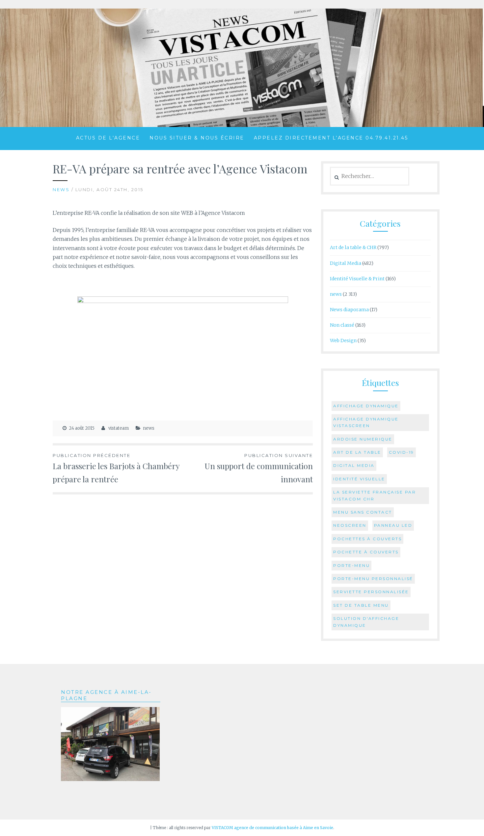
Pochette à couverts (366, 551)
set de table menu (361, 605)
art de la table (357, 452)
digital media (354, 465)
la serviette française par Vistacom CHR (374, 495)
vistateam (118, 428)
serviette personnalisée (371, 591)
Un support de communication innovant (258, 468)
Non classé (342, 325)
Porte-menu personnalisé (373, 578)
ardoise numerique (362, 439)
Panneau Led (393, 525)
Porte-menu (351, 565)
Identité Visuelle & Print (357, 279)
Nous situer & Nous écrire (196, 138)
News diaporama (349, 310)
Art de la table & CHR (353, 247)
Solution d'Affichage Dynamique (366, 621)
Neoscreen (349, 525)
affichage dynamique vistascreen (366, 422)
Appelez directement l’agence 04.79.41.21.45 (331, 138)
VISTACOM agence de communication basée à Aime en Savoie (272, 827)
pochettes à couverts (367, 538)
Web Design (343, 340)
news (61, 189)
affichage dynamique (366, 405)
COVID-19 (401, 452)
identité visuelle (359, 478)
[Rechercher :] (369, 176)
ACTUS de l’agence (108, 138)
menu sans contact (362, 512)
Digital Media (345, 263)
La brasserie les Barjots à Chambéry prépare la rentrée (116, 468)
